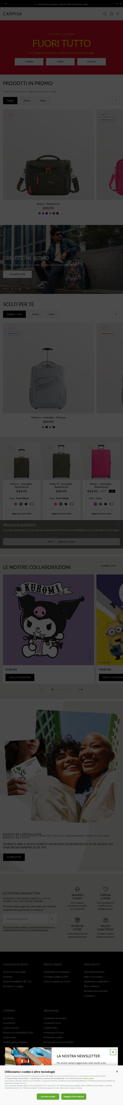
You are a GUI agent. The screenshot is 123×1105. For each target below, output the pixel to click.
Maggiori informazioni (74, 1096)
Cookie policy (87, 1078)
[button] (117, 1071)
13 (30, 1076)
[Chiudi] (113, 1052)
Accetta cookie (48, 1096)
